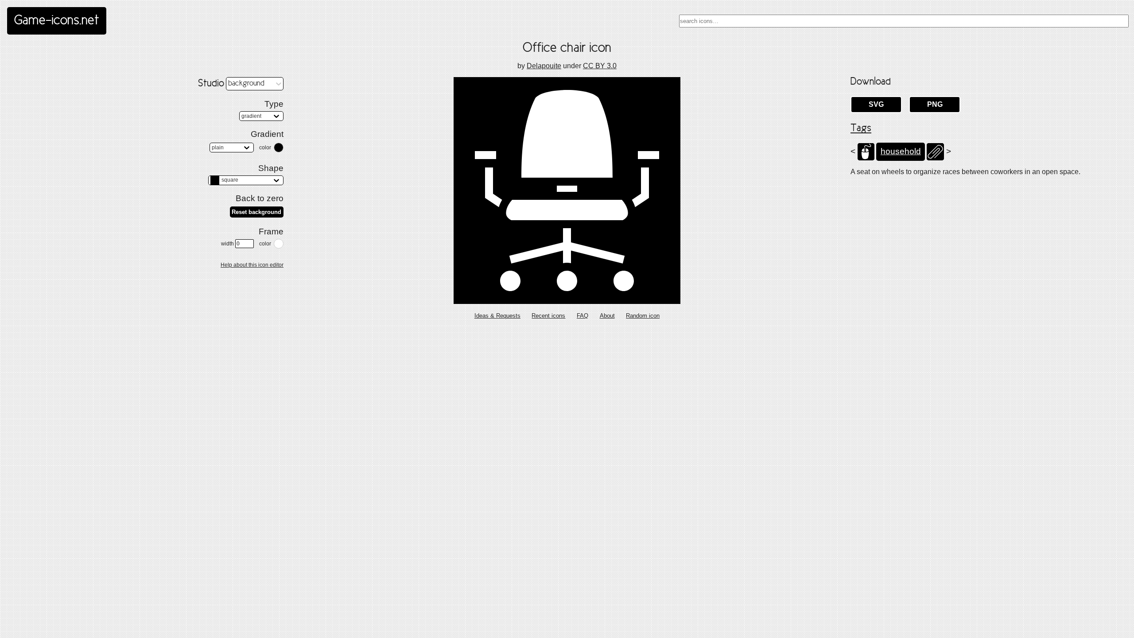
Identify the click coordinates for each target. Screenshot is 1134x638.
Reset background (256, 212)
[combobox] (904, 21)
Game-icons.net (56, 21)
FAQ (582, 315)
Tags (860, 128)
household (901, 151)
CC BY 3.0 (600, 66)
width (227, 244)
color (265, 147)
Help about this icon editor (252, 265)
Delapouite (544, 66)
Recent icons (548, 315)
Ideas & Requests (497, 315)
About (607, 315)
